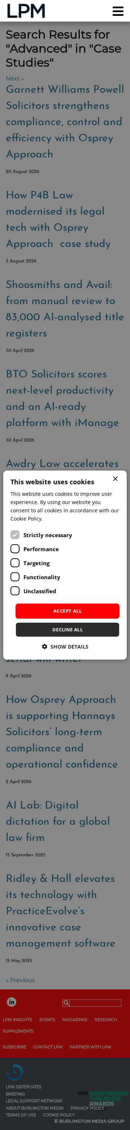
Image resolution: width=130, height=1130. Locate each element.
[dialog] (65, 564)
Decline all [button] (67, 629)
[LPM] (22, 11)
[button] (65, 646)
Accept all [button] (67, 611)
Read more (57, 518)
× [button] (115, 478)
